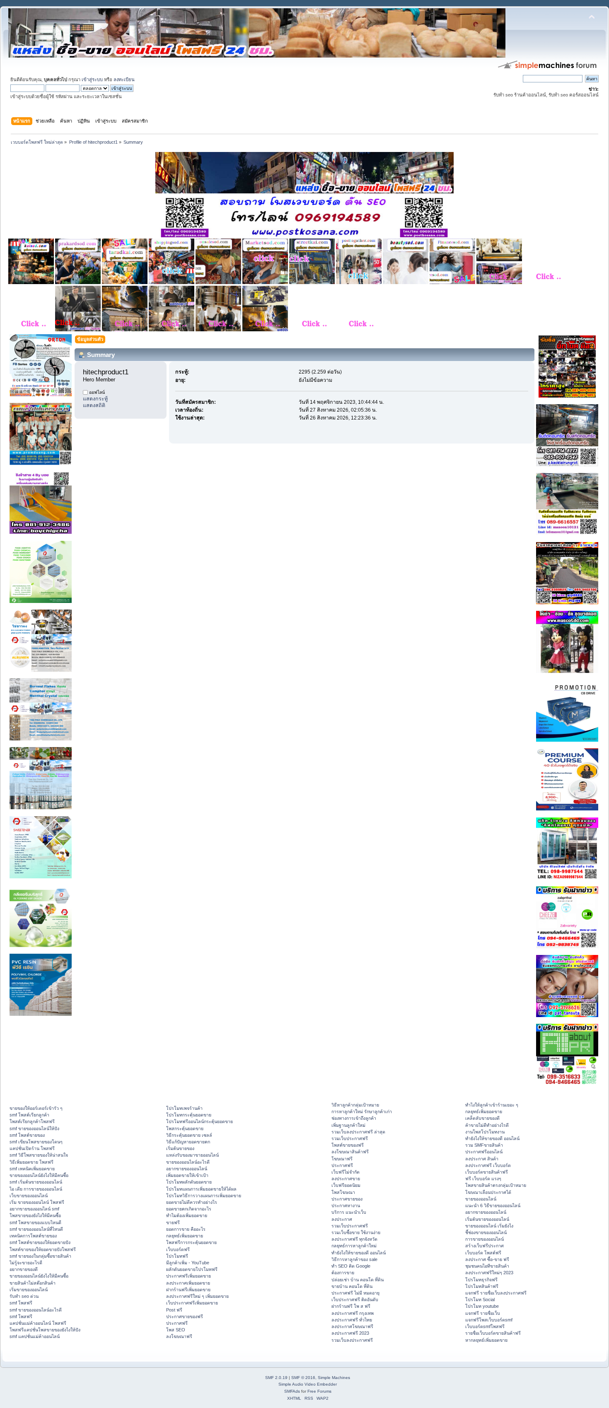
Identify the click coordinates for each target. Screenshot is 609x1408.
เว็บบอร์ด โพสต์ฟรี (483, 1252)
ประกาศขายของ (346, 1198)
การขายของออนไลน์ (484, 1239)
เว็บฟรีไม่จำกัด (345, 1171)
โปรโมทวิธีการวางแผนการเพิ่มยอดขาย (203, 1195)
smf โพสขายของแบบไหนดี (35, 1222)
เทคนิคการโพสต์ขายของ (33, 1235)
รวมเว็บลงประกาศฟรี (352, 1340)
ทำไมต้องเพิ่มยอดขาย (186, 1215)
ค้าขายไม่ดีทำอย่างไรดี (487, 1125)
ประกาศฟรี (177, 1323)
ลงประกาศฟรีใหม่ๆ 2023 (489, 1272)
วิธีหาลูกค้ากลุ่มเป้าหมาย (355, 1104)
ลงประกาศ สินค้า (481, 1158)
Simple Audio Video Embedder (307, 1384)
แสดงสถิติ (94, 405)
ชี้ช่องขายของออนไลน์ (486, 1232)
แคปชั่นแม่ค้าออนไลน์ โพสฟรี (38, 1323)
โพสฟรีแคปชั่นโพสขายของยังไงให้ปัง (45, 1329)
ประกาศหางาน (345, 1205)
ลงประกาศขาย (345, 1178)
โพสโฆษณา (343, 1192)
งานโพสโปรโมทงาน (485, 1131)
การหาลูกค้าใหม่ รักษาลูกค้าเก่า (361, 1111)
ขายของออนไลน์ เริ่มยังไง (489, 1225)
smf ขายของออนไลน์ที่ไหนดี (36, 1229)
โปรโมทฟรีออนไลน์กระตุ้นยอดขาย (199, 1121)
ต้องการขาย (342, 1272)
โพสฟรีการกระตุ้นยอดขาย (191, 1242)
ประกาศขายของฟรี (184, 1316)
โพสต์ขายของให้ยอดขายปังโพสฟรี (43, 1249)
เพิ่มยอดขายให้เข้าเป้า (187, 1175)
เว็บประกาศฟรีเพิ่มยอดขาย (192, 1302)
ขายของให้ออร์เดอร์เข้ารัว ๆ (36, 1108)
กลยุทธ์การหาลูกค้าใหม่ (354, 1245)
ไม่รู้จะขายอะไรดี (26, 1262)
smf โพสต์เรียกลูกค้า (29, 1114)
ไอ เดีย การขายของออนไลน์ (36, 1188)
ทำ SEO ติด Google (350, 1265)
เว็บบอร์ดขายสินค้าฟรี (486, 1171)
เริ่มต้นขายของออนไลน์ (487, 1219)
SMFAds (292, 1391)
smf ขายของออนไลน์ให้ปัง (34, 1128)
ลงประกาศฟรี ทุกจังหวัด (354, 1239)
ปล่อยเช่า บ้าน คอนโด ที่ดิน (357, 1279)
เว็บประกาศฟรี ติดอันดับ (354, 1299)
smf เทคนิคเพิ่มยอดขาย (32, 1168)
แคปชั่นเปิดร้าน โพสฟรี (32, 1148)
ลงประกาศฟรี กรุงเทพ (352, 1313)
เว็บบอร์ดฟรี (178, 1249)
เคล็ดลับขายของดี (482, 1118)
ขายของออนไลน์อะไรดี (188, 1162)
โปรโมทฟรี (177, 1256)
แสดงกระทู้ (95, 399)
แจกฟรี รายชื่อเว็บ (482, 1313)
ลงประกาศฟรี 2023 (350, 1333)
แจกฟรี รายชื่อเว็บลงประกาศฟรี (496, 1292)
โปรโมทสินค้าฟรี (481, 1286)
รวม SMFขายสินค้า (484, 1145)
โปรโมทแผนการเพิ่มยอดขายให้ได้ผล (201, 1188)
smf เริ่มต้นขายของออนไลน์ (36, 1181)
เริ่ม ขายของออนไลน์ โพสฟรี (37, 1202)
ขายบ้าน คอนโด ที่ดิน (351, 1286)
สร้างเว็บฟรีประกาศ (484, 1245)
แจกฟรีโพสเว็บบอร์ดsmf (488, 1319)
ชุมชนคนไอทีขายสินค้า (487, 1265)
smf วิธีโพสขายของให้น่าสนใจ (39, 1154)
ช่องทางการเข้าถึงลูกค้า (353, 1118)
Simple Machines (334, 1377)
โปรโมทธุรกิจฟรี (481, 1279)
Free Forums (319, 1391)
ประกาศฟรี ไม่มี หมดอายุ (355, 1292)
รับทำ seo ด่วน (24, 1296)
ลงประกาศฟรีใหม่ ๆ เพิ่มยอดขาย (197, 1296)
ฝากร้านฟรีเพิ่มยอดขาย (188, 1289)
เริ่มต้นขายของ (180, 1148)
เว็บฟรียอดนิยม (345, 1185)
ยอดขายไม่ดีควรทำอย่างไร (191, 1202)
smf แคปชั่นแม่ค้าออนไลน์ (35, 1336)
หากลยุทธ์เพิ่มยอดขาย (486, 1340)
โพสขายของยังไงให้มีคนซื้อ (35, 1215)
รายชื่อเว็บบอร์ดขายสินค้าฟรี (493, 1333)
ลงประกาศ (341, 1219)
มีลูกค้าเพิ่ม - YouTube (187, 1262)
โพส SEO (175, 1329)
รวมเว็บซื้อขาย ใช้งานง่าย (355, 1232)
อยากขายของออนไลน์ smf (34, 1208)
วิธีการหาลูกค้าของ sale (354, 1259)
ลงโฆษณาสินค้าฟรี (350, 1151)
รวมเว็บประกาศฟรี (349, 1138)
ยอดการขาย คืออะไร (185, 1229)
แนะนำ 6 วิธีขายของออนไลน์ (492, 1205)
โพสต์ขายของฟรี (347, 1145)
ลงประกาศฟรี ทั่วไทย (351, 1319)
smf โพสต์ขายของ (27, 1135)
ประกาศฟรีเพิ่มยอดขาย (188, 1275)
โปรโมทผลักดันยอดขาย (189, 1181)
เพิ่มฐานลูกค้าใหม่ (348, 1125)
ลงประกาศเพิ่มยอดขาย (188, 1282)
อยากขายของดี (24, 1269)
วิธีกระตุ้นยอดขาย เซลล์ (189, 1135)
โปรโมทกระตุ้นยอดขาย (188, 1114)
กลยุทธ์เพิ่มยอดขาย (184, 1235)
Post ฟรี (174, 1309)
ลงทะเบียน (124, 79)
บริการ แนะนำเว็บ (348, 1212)
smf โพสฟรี (21, 1302)
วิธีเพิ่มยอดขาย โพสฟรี (31, 1162)
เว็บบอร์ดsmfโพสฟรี (485, 1326)
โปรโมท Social (480, 1299)
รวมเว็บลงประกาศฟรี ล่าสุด (358, 1131)
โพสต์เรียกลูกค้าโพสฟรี (32, 1121)
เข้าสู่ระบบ (92, 79)
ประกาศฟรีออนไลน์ (484, 1151)
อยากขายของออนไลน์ (186, 1168)
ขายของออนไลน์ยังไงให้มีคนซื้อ (39, 1175)
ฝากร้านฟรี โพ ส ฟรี (350, 1306)
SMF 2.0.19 (276, 1377)
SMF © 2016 (303, 1377)
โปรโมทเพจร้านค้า (184, 1108)
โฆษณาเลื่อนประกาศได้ (488, 1192)
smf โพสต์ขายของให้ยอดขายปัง (40, 1242)
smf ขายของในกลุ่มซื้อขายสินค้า (40, 1256)
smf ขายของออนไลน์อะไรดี (36, 1309)
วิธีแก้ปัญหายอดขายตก (188, 1141)
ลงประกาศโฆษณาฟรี (352, 1326)
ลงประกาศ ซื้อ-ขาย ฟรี (487, 1259)
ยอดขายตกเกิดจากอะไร (188, 1208)
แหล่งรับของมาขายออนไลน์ (192, 1154)
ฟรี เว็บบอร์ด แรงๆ (483, 1178)
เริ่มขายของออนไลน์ (29, 1289)
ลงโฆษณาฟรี (179, 1336)
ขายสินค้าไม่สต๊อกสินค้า (33, 1282)
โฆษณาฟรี (342, 1158)
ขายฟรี (173, 1222)
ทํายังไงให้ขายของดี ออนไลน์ (358, 1252)
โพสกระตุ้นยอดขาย (184, 1128)
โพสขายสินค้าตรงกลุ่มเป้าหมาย (495, 1185)
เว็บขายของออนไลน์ (29, 1195)
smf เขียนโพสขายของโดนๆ (36, 1141)
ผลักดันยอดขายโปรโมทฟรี (192, 1269)
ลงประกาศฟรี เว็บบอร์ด (488, 1165)
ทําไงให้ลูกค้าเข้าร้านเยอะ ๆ (491, 1104)
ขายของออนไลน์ (480, 1198)
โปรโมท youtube (482, 1306)
